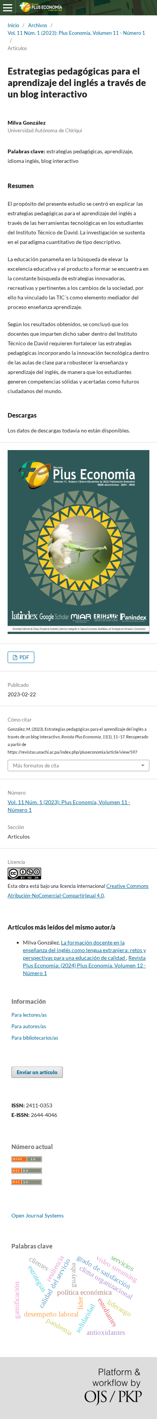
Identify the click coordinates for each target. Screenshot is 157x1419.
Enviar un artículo (37, 1072)
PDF (23, 657)
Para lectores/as (29, 1015)
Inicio (13, 25)
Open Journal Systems (37, 1215)
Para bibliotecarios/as (34, 1038)
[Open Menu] (7, 7)
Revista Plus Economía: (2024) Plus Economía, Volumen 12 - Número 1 (84, 965)
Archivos (37, 25)
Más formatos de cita (36, 765)
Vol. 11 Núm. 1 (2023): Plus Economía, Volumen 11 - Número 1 (76, 33)
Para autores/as (28, 1026)
